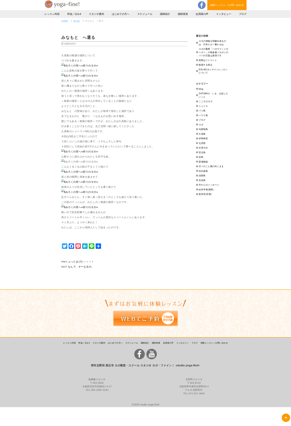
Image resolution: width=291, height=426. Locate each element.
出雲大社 (203, 147)
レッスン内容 (52, 13)
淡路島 (202, 175)
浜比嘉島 (203, 171)
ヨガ (201, 124)
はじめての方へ (121, 13)
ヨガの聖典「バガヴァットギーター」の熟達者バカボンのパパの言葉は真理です (213, 52)
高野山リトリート (208, 60)
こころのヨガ (205, 101)
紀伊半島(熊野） (207, 189)
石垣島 (202, 180)
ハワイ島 (203, 115)
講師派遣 (183, 13)
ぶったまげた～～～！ (81, 261)
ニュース (203, 106)
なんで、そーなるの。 (81, 266)
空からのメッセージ (209, 185)
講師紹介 (165, 13)
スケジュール (144, 13)
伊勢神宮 (203, 138)
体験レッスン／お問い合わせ (227, 5)
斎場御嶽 (203, 161)
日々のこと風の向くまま (211, 166)
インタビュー (223, 13)
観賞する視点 (205, 65)
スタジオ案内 (96, 13)
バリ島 (202, 110)
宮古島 (202, 152)
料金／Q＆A (74, 13)
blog (201, 89)
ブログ (243, 13)
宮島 (201, 157)
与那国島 (203, 129)
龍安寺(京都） (206, 194)
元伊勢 (202, 143)
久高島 (202, 134)
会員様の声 (202, 13)
